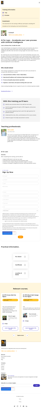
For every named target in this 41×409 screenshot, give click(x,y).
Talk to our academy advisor (15, 35)
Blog (2, 359)
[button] (14, 335)
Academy (3, 357)
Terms (20, 399)
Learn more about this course (10, 328)
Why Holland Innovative (6, 356)
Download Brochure (6, 91)
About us (3, 364)
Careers (2, 366)
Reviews (2, 368)
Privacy (20, 401)
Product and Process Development (8, 300)
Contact (2, 369)
